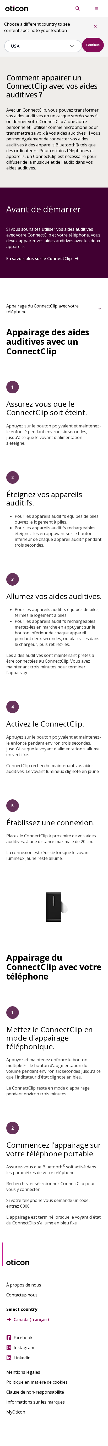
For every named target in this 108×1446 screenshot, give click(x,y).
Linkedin (22, 1357)
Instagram (24, 1347)
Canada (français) (31, 1319)
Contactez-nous (21, 1294)
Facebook (23, 1337)
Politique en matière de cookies (37, 1382)
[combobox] (39, 46)
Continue (93, 45)
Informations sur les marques (35, 1402)
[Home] (16, 9)
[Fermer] (95, 26)
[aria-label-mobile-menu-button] (96, 8)
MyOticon (15, 1412)
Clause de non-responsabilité (35, 1392)
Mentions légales (23, 1372)
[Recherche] (77, 8)
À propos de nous (23, 1285)
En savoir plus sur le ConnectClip (39, 258)
